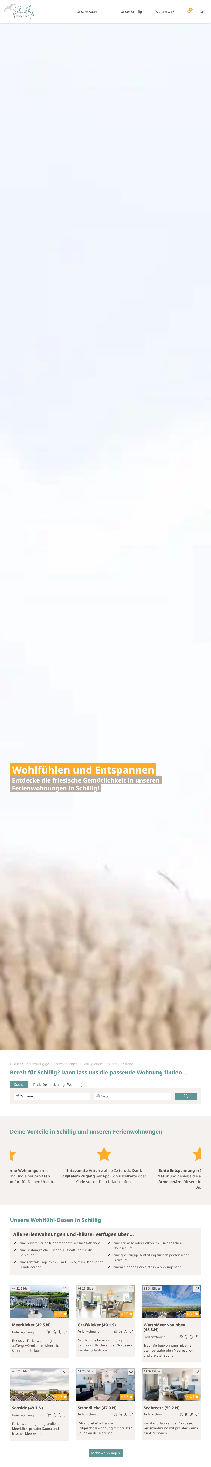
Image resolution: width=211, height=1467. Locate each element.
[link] (201, 11)
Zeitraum (26, 1096)
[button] (186, 1096)
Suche (19, 1084)
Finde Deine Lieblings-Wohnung (58, 1084)
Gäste (104, 1096)
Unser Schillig (131, 11)
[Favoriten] (65, 1289)
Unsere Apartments (92, 11)
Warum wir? (164, 11)
